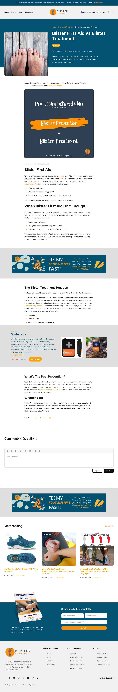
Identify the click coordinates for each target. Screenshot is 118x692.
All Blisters (56, 45)
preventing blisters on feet (49, 390)
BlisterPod (14, 331)
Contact (50, 661)
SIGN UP (84, 628)
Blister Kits (18, 334)
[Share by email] (50, 418)
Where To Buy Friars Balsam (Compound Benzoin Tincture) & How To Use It (58, 571)
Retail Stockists (76, 668)
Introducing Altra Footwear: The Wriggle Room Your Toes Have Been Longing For (95, 571)
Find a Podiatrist (76, 657)
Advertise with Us (77, 664)
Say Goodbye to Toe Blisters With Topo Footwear (21, 570)
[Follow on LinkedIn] (37, 678)
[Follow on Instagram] (19, 678)
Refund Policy (102, 657)
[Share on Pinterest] (45, 418)
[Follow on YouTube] (28, 678)
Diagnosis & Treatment (65, 27)
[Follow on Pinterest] (23, 678)
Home (6, 12)
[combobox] (83, 622)
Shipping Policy (103, 661)
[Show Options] (105, 622)
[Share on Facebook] (36, 418)
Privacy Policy (102, 653)
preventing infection (32, 184)
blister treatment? (54, 85)
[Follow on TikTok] (33, 678)
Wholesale (28, 12)
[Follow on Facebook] (9, 678)
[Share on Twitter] (40, 418)
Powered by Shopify (29, 685)
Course (73, 653)
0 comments (87, 51)
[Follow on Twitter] (14, 678)
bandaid (61, 176)
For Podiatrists (76, 661)
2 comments (60, 577)
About (49, 657)
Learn (20, 12)
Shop (13, 12)
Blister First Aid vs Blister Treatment (86, 27)
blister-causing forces (33, 306)
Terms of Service (103, 664)
